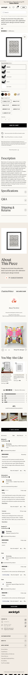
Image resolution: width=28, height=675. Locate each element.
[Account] (10, 7)
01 (2, 349)
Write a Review (17, 430)
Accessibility (4, 660)
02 (5, 349)
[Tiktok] (25, 626)
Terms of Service (4, 656)
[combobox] (14, 12)
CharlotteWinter (17, 278)
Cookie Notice (4, 651)
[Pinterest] (25, 623)
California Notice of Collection (7, 653)
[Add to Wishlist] (3, 363)
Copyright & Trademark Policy (7, 658)
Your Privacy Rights (5, 663)
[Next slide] (25, 284)
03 (9, 349)
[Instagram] (25, 620)
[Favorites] (13, 7)
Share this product (13, 149)
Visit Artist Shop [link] (21, 291)
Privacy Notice (4, 649)
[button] (7, 31)
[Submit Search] (3, 12)
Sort (14, 435)
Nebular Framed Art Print (12, 533)
